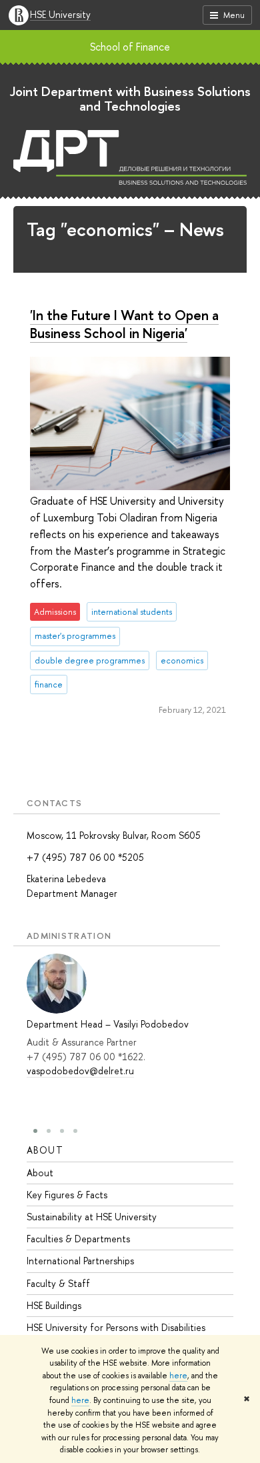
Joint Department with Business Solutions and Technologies (130, 98)
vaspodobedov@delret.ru (80, 1070)
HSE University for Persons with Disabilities (116, 1327)
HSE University (60, 15)
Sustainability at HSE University (92, 1216)
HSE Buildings (54, 1305)
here (178, 1375)
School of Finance (130, 46)
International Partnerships (80, 1260)
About (45, 1150)
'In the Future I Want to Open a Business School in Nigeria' (124, 323)
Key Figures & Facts (67, 1194)
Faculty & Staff (58, 1283)
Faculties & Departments (78, 1238)
